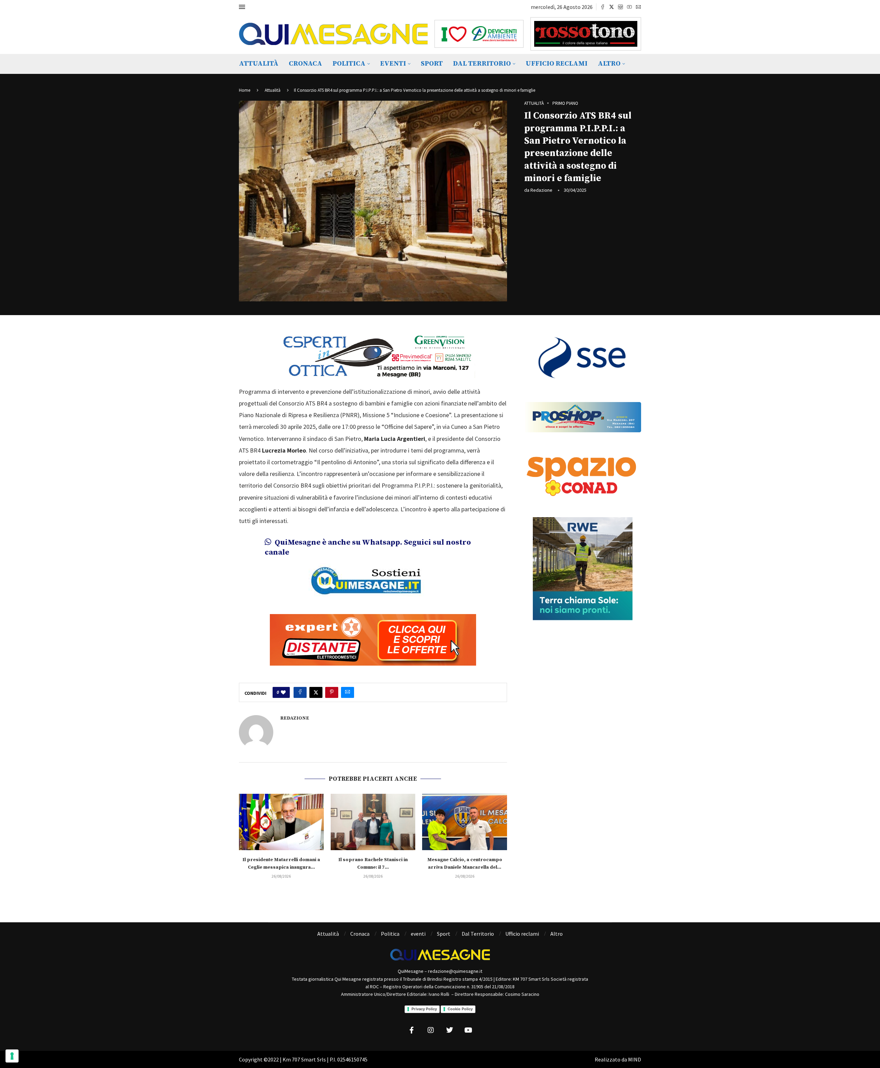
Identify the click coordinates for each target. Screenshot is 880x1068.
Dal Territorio (482, 63)
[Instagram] (620, 7)
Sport (432, 63)
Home (244, 90)
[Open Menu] (242, 7)
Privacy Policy (424, 1008)
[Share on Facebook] (300, 692)
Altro (609, 63)
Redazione (541, 190)
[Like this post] (283, 692)
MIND (634, 1059)
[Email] (638, 7)
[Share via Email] (347, 692)
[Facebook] (602, 7)
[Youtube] (629, 7)
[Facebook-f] (412, 1030)
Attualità (258, 63)
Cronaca (305, 63)
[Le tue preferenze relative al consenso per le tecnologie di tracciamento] (12, 1056)
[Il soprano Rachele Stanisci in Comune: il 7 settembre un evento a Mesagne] (373, 822)
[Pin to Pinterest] (331, 692)
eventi (393, 63)
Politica (348, 63)
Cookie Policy (460, 1008)
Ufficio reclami (556, 63)
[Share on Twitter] (315, 692)
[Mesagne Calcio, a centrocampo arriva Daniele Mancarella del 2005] (464, 822)
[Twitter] (611, 7)
